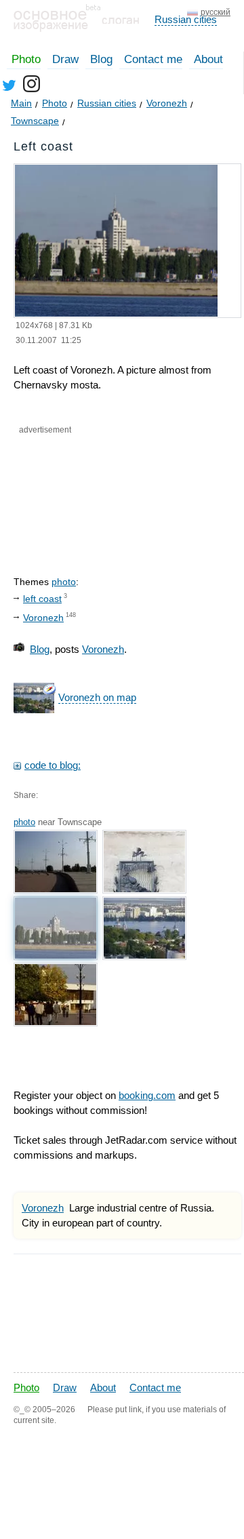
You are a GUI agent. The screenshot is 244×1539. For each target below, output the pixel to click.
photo (64, 581)
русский (215, 12)
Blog (101, 59)
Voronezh (43, 617)
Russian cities (186, 19)
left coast (42, 598)
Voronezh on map (97, 697)
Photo (26, 59)
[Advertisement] (82, 493)
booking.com (147, 1095)
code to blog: (52, 765)
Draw (65, 59)
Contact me (153, 59)
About (208, 59)
